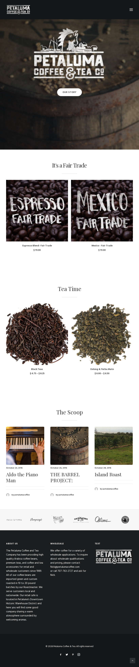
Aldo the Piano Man (22, 477)
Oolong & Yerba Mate (102, 369)
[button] (37, 210)
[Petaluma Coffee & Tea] (18, 10)
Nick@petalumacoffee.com (65, 567)
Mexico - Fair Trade (102, 246)
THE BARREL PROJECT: (65, 477)
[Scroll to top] (132, 661)
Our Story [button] (70, 92)
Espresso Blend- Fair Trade (37, 246)
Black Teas (37, 369)
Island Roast (108, 474)
